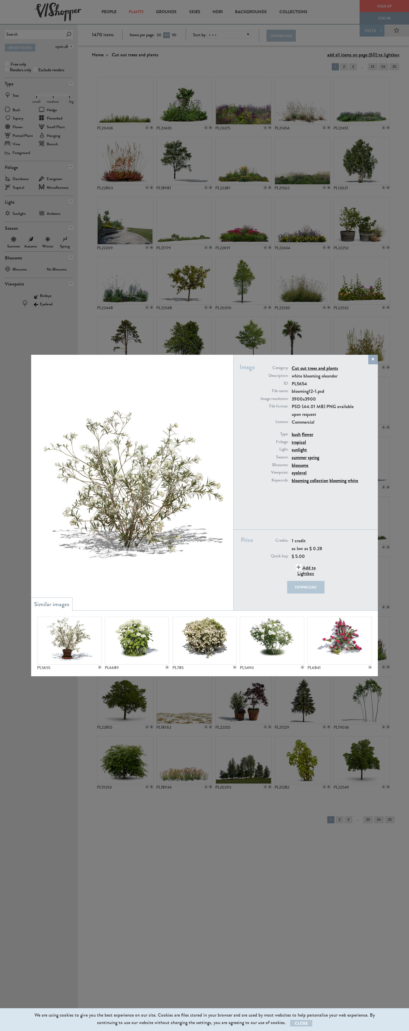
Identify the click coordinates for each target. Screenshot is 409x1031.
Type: (284, 434)
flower (307, 434)
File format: (279, 406)
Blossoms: (280, 465)
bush (296, 434)
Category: (280, 368)
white (353, 480)
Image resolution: (274, 399)
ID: (286, 384)
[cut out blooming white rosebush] (272, 641)
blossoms (300, 465)
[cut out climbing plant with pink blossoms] (339, 641)
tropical (299, 442)
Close (301, 1023)
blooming (337, 480)
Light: (284, 449)
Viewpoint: (280, 473)
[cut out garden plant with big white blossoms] (137, 641)
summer (299, 457)
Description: (279, 376)
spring (313, 457)
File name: (280, 391)
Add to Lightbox (306, 570)
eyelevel (299, 472)
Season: (282, 457)
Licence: (282, 422)
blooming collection (310, 480)
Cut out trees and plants (315, 368)
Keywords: (280, 480)
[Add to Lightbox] (100, 667)
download (305, 587)
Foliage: (282, 442)
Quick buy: (280, 556)
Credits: (282, 541)
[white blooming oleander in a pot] (69, 641)
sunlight (299, 449)
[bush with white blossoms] (204, 641)
